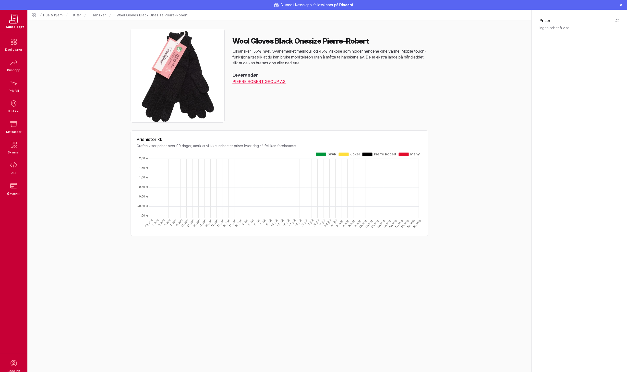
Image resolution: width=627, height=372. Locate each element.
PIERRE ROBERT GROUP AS (259, 81)
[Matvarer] (33, 15)
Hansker (99, 15)
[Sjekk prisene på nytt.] (617, 21)
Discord (346, 5)
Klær (77, 15)
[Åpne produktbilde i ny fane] (178, 76)
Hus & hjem (52, 15)
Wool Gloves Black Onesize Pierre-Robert (152, 15)
